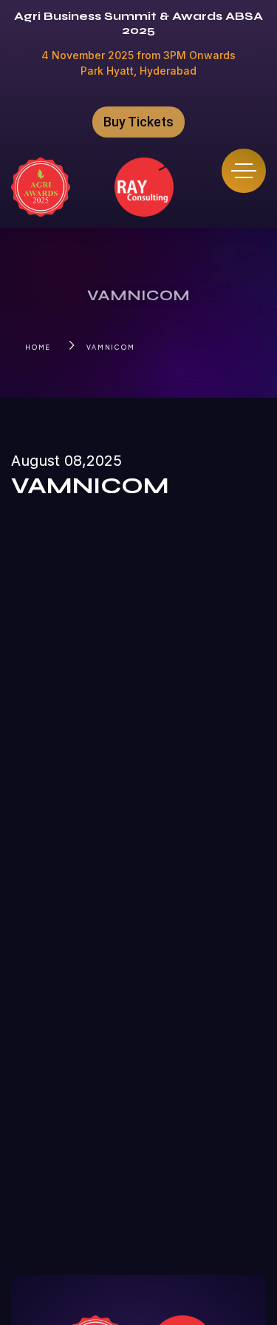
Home (38, 347)
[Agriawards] (40, 187)
